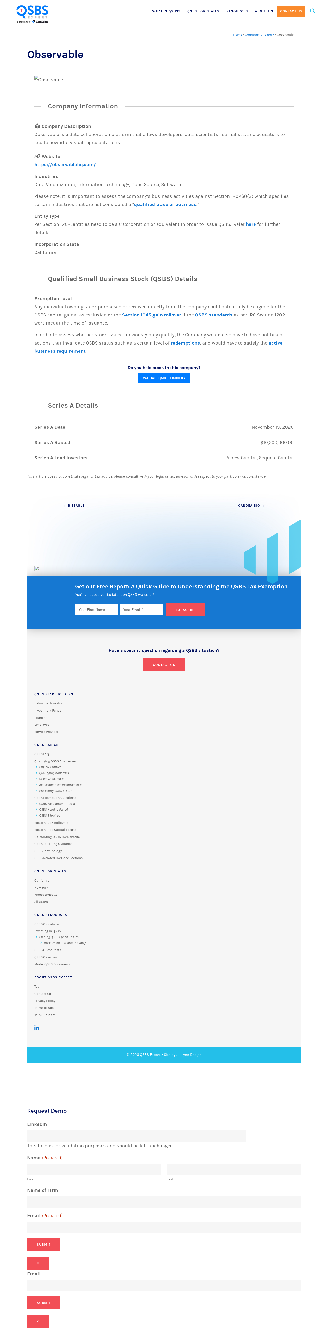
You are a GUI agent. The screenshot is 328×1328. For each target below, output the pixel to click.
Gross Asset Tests (51, 779)
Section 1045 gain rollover (151, 315)
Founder (40, 718)
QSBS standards (213, 315)
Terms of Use (44, 1008)
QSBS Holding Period (53, 810)
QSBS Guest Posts (47, 950)
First (31, 1179)
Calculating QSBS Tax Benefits (57, 837)
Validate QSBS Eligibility (164, 378)
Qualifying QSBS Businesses (55, 761)
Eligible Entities (50, 767)
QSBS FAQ (41, 754)
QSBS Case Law (45, 957)
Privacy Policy (44, 1001)
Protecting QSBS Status (55, 791)
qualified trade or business (165, 204)
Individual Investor (48, 703)
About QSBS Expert (53, 977)
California (41, 881)
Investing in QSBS (47, 931)
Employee (41, 725)
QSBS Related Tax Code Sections (58, 858)
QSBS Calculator (46, 924)
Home (237, 35)
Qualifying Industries (54, 773)
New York (41, 887)
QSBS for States (203, 11)
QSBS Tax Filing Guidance (53, 844)
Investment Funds (47, 711)
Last (170, 1179)
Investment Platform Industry (65, 943)
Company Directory (259, 35)
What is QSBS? (166, 11)
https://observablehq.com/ (65, 164)
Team (38, 987)
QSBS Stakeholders (53, 694)
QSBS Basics (46, 745)
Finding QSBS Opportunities (59, 937)
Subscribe (185, 610)
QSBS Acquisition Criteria (57, 804)
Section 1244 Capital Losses (55, 830)
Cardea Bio (251, 505)
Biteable (74, 505)
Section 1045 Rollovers (51, 823)
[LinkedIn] (36, 1028)
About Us (264, 11)
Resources (237, 11)
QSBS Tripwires (49, 816)
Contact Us (291, 11)
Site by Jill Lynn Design (182, 1055)
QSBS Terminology (48, 851)
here (251, 224)
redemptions (185, 343)
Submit (43, 1244)
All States (41, 902)
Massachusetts (45, 895)
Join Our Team (44, 1015)
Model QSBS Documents (52, 964)
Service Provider (46, 732)
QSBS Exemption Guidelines (55, 798)
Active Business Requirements (60, 785)
